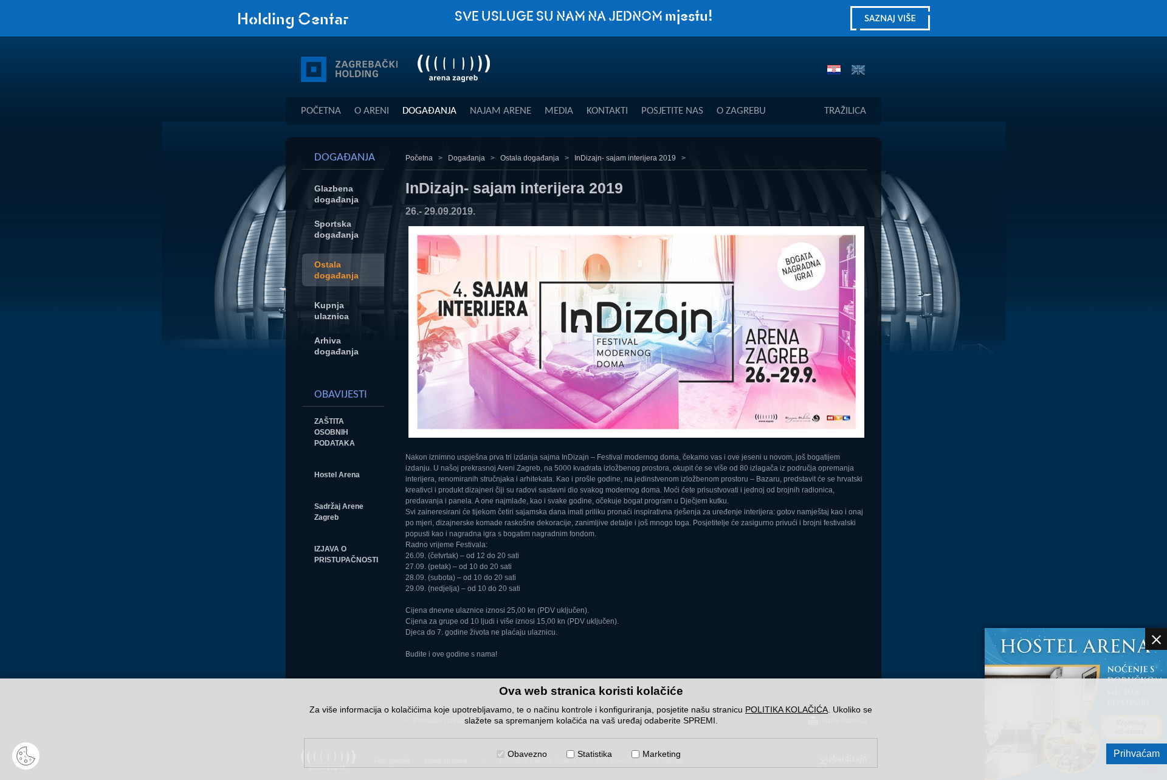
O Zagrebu (741, 111)
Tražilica (845, 111)
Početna (321, 111)
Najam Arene (500, 111)
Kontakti (607, 111)
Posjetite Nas (672, 111)
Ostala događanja (529, 158)
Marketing (661, 754)
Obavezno (527, 754)
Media (559, 111)
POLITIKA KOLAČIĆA (786, 709)
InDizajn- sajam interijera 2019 (625, 158)
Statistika (594, 754)
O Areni (371, 111)
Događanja (429, 111)
